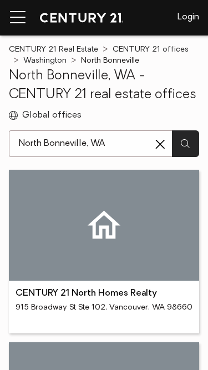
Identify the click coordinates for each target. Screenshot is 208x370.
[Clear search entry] (160, 144)
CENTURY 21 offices (151, 49)
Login (188, 17)
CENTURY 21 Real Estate (53, 49)
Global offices (52, 115)
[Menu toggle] (18, 18)
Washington (45, 61)
